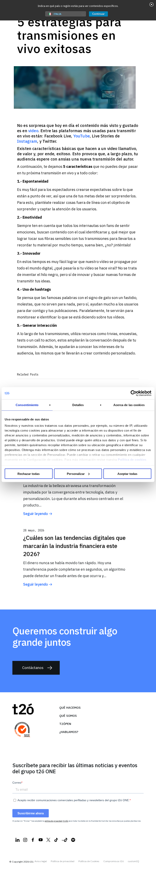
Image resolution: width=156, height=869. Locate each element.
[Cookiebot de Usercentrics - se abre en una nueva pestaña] (133, 393)
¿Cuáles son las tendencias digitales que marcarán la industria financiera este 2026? (74, 546)
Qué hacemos (70, 707)
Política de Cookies (88, 861)
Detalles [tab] (78, 404)
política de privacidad (53, 821)
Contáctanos (32, 667)
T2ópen (65, 724)
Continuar (98, 13)
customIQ (133, 861)
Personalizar (76, 473)
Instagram (27, 141)
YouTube (81, 136)
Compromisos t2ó (113, 861)
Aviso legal (41, 861)
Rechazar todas (28, 473)
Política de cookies (132, 459)
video (33, 130)
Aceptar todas (127, 473)
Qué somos (68, 716)
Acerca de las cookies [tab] (129, 404)
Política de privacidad (62, 861)
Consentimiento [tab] (27, 404)
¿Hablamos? (68, 732)
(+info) (65, 821)
